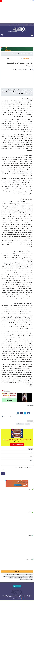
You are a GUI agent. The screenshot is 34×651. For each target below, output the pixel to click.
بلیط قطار (30, 578)
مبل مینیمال (7, 574)
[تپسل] (1, 48)
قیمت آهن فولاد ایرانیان (22, 576)
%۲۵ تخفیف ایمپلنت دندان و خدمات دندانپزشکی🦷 (17, 440)
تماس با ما (17, 24)
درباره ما (15, 24)
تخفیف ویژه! (9, 400)
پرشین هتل (30, 576)
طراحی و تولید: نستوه (16, 598)
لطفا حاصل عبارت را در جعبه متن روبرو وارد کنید (23, 467)
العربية (29, 24)
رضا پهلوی (27, 424)
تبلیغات (12, 24)
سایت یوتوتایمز (25, 578)
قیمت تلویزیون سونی (14, 574)
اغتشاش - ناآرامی (19, 424)
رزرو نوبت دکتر (22, 579)
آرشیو (9, 24)
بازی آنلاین (21, 574)
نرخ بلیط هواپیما (29, 579)
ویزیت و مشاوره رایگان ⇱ (17, 444)
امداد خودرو (10, 578)
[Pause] (19, 401)
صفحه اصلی (29, 54)
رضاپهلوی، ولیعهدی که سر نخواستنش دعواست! (19, 65)
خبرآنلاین (17, 29)
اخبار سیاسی (23, 54)
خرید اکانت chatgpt (18, 578)
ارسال (3, 473)
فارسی (32, 24)
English (27, 24)
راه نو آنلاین (26, 574)
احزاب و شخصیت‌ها (16, 54)
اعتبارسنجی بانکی (13, 576)
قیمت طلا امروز (6, 576)
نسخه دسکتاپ (17, 586)
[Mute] (21, 401)
